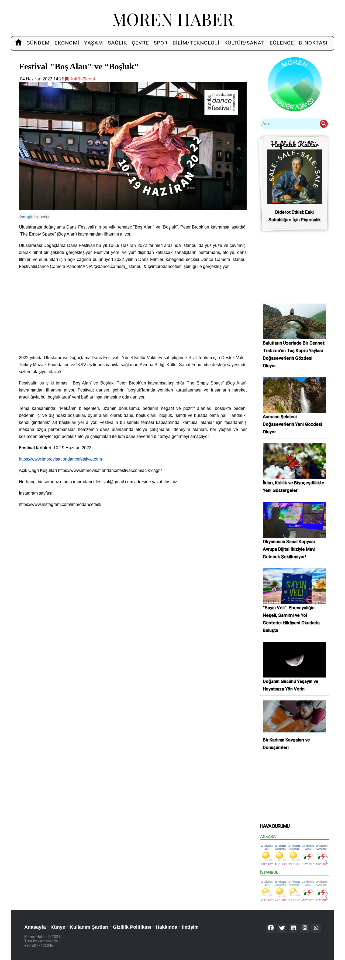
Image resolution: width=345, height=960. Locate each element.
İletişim (190, 927)
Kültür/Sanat (244, 43)
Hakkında (166, 927)
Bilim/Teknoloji (195, 43)
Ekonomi (66, 43)
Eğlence (282, 43)
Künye (57, 927)
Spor (161, 43)
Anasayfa (35, 927)
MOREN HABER (173, 18)
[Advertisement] (133, 312)
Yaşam (93, 43)
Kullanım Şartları (89, 927)
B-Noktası (313, 43)
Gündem (38, 43)
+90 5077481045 (38, 945)
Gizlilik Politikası (132, 927)
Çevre (140, 43)
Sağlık (117, 43)
